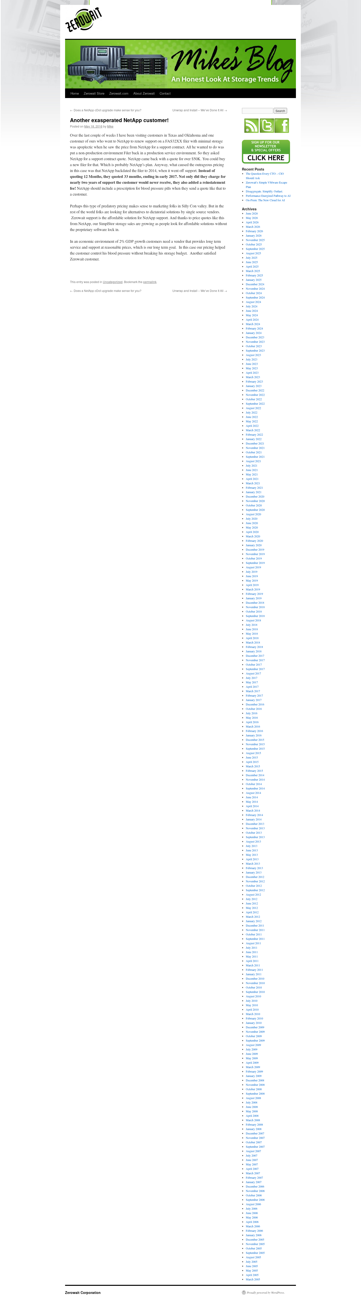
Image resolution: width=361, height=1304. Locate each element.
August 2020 (253, 514)
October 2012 (254, 886)
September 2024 (255, 297)
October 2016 (254, 709)
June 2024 (252, 311)
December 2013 (255, 824)
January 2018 (254, 651)
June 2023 (252, 364)
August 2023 (253, 355)
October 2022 (254, 399)
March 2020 (253, 536)
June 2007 (252, 1160)
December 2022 (255, 390)
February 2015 (254, 771)
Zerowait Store (94, 93)
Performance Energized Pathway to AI (268, 196)
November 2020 (255, 501)
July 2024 (251, 306)
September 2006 (255, 1200)
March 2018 (253, 642)
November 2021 (255, 448)
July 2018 (251, 625)
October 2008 (254, 1089)
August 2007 (253, 1151)
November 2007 (255, 1138)
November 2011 (255, 930)
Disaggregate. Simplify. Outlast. (264, 191)
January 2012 (254, 921)
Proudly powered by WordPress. (266, 1292)
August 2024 (253, 302)
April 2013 (252, 859)
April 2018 (252, 638)
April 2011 (252, 961)
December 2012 (255, 877)
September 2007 (255, 1146)
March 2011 (253, 965)
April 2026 (252, 222)
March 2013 (253, 863)
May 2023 (252, 368)
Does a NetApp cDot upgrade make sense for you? (105, 110)
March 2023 (253, 377)
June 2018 (252, 629)
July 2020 (251, 518)
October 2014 (254, 784)
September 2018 (255, 616)
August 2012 (253, 894)
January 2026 (254, 235)
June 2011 (252, 952)
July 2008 (251, 1102)
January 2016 (254, 735)
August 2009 (253, 1045)
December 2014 (255, 775)
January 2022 (254, 439)
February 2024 (254, 328)
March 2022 (253, 430)
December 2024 (255, 284)
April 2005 (252, 1275)
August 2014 (253, 793)
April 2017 (252, 686)
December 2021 (255, 443)
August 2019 (253, 567)
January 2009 (254, 1076)
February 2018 (254, 647)
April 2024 (252, 319)
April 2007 (252, 1169)
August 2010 (253, 996)
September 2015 (255, 748)
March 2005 (253, 1279)
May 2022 (252, 421)
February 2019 (254, 594)
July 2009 (251, 1049)
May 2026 (252, 218)
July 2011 (251, 947)
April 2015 (252, 762)
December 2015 (255, 740)
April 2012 (252, 912)
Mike (110, 126)
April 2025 (252, 266)
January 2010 (254, 1023)
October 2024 (254, 293)
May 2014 (252, 801)
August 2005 (253, 1257)
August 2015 (253, 753)
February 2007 (254, 1177)
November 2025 (255, 240)
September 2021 (255, 457)
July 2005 (251, 1261)
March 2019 (253, 589)
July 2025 (251, 257)
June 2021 (252, 470)
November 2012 (255, 881)
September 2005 (255, 1253)
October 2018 (254, 611)
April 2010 (252, 1009)
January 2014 (254, 819)
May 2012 (252, 908)
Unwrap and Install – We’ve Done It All (199, 110)
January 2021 (254, 492)
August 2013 (253, 841)
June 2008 (252, 1107)
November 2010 (255, 983)
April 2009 (252, 1062)
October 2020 (254, 505)
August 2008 (253, 1098)
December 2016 (255, 704)
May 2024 (252, 315)
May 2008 (252, 1111)
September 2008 (255, 1093)
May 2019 (252, 580)
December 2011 (255, 925)
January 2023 (254, 386)
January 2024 (254, 333)
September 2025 (255, 249)
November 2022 (255, 395)
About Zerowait (144, 93)
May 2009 (252, 1058)
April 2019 (252, 585)
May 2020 (252, 527)
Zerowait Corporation (83, 19)
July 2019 (251, 571)
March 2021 (253, 483)
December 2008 (255, 1080)
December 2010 (255, 978)
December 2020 (255, 496)
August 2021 (253, 461)
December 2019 (255, 549)
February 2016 (254, 731)
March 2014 (253, 810)
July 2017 (251, 678)
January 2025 (254, 280)
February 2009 (254, 1071)
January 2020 (254, 545)
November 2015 (255, 744)
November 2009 (255, 1031)
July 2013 (251, 846)
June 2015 (252, 757)
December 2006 (255, 1186)
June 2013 (252, 850)
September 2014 (255, 788)
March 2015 (253, 766)
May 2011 (252, 956)
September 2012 (255, 890)
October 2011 (254, 934)
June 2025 (252, 262)
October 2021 (254, 452)
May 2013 (252, 855)
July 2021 (251, 465)
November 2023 (255, 342)
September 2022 (255, 403)
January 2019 (254, 598)
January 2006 (254, 1235)
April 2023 (252, 372)
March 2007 (253, 1173)
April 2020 (252, 532)
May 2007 (252, 1164)
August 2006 (253, 1204)
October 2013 (254, 832)
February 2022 (254, 434)
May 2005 (252, 1270)
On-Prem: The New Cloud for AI (265, 200)
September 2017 (255, 669)
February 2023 (254, 381)
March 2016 (253, 726)
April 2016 (252, 722)
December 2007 (255, 1133)
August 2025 (253, 253)
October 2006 (254, 1195)
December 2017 (255, 656)
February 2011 (254, 970)
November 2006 (255, 1191)
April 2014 (252, 806)
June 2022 (252, 417)
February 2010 (254, 1018)
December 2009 (255, 1027)
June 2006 (252, 1213)
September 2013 (255, 837)
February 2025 (254, 275)
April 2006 (252, 1222)
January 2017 (254, 700)
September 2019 (255, 563)
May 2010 (252, 1005)
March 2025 (253, 271)
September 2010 (255, 992)
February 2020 (254, 541)
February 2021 (254, 487)
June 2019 (252, 576)
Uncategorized (113, 282)
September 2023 (255, 350)
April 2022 (252, 426)
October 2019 (254, 558)
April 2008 (252, 1116)
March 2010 (253, 1014)
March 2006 (253, 1226)
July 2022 (251, 412)
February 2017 (254, 695)
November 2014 (255, 779)
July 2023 (251, 359)
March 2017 (253, 691)
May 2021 (252, 474)
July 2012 (251, 899)
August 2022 (253, 408)
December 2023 (255, 337)
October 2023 (254, 346)
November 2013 (255, 828)
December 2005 (255, 1239)
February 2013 (254, 868)
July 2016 (251, 713)
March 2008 (253, 1120)
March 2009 (253, 1067)
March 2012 (253, 916)
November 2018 (255, 607)
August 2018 (253, 620)
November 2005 (255, 1244)
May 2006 (252, 1217)
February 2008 (254, 1124)
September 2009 (255, 1040)
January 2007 (254, 1182)
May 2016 (252, 717)
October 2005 (254, 1248)
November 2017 (255, 660)
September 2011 (255, 939)
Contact (165, 93)
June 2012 (252, 903)
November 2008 (255, 1085)
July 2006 (251, 1208)
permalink (149, 282)
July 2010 (251, 1001)
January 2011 (254, 974)
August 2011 (253, 943)
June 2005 (252, 1266)
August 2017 (253, 673)
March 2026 (253, 227)
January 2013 (254, 872)
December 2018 (255, 602)
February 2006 (254, 1230)
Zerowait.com (118, 93)
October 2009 (254, 1036)
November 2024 (255, 288)
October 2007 (254, 1142)
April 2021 (252, 479)
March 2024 (253, 324)
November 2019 (255, 554)
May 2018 (252, 633)
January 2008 (254, 1129)
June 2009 (252, 1054)
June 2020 (252, 523)
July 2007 (251, 1155)
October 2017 (254, 664)
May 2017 (252, 682)
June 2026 (252, 213)
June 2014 (252, 797)
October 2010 (254, 987)
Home (74, 93)
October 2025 (254, 244)
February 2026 (254, 231)
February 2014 (254, 815)
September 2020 (255, 510)
